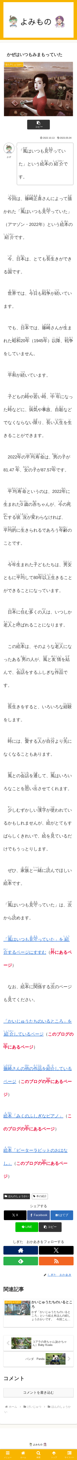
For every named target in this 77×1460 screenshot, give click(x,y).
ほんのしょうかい (18, 1196)
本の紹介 (41, 1196)
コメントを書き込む (38, 1392)
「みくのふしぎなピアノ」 (33, 1116)
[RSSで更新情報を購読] (56, 1261)
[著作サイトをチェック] (20, 1250)
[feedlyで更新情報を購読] (20, 1261)
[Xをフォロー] (56, 1250)
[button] (38, 124)
